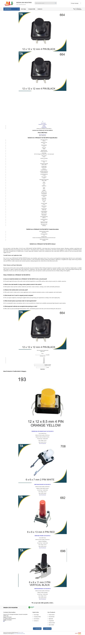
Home (44, 125)
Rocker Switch (52, 614)
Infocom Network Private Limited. (19, 633)
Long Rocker (51, 620)
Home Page (23, 9)
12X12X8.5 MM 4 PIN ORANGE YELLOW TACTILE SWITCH (42, 431)
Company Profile (31, 9)
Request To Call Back (42, 124)
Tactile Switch (44, 127)
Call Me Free (48, 628)
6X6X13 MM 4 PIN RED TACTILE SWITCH (42, 535)
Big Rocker (51, 618)
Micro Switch (51, 624)
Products (44, 126)
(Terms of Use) (20, 632)
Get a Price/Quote (42, 134)
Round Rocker (51, 616)
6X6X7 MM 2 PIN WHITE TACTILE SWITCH (42, 484)
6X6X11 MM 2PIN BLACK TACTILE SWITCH (42, 588)
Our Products (8, 9)
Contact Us (40, 9)
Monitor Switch (52, 622)
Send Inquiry (43, 123)
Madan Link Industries (24, 3)
